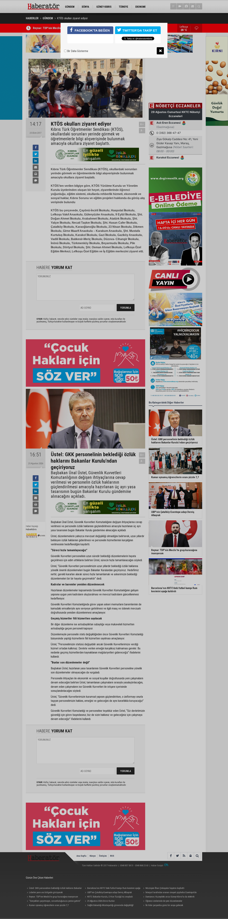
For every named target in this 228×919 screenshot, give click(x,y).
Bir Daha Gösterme (77, 51)
